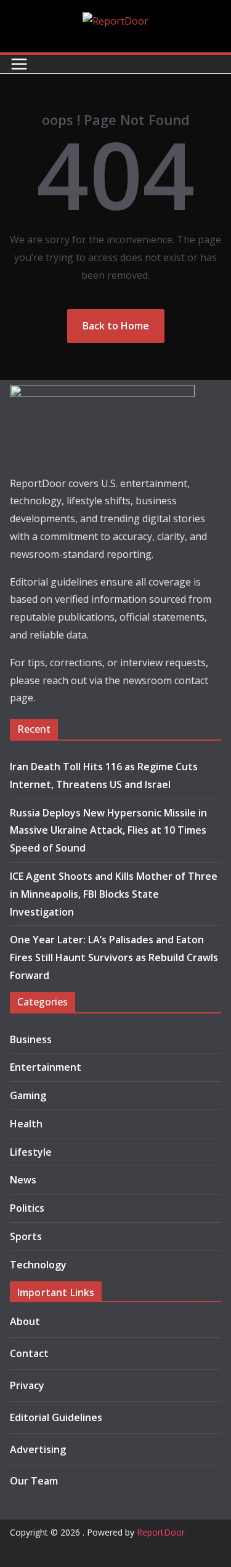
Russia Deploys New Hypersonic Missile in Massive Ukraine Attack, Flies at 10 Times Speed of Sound (108, 830)
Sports (26, 1236)
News (23, 1179)
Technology (38, 1264)
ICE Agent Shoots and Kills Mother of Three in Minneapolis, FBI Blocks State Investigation (113, 894)
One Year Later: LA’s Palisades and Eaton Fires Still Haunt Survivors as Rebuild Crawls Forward (114, 957)
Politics (27, 1208)
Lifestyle (31, 1152)
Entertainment (45, 1067)
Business (31, 1039)
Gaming (28, 1095)
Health (26, 1123)
